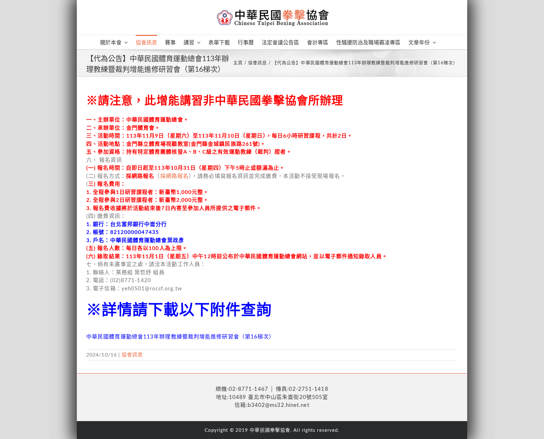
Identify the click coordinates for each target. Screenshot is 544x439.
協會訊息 (132, 354)
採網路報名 (174, 176)
